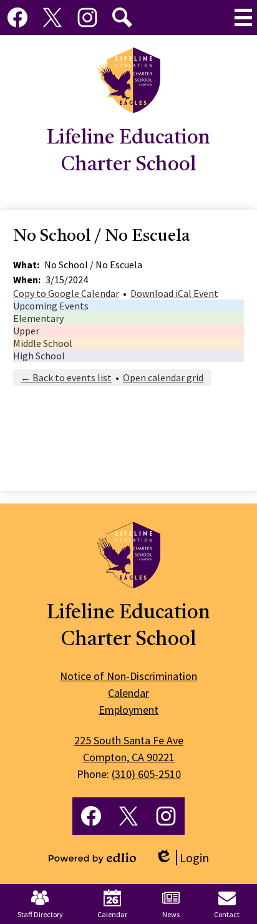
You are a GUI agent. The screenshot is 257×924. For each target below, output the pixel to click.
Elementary (38, 318)
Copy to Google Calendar (66, 293)
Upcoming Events (51, 305)
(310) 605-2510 (146, 774)
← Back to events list (66, 377)
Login (182, 857)
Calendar (112, 914)
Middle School (42, 343)
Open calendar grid (163, 377)
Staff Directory (40, 914)
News (171, 914)
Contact (227, 914)
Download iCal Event (174, 293)
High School (39, 355)
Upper (26, 330)
